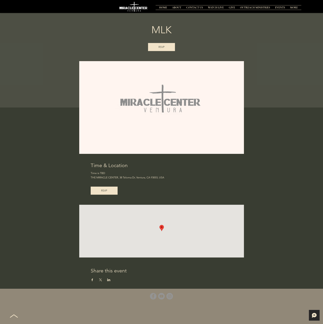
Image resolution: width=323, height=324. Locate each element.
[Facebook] (153, 296)
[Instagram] (169, 296)
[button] (255, 7)
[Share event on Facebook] (92, 279)
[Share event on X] (100, 279)
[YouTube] (161, 296)
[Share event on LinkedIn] (108, 279)
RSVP (161, 47)
